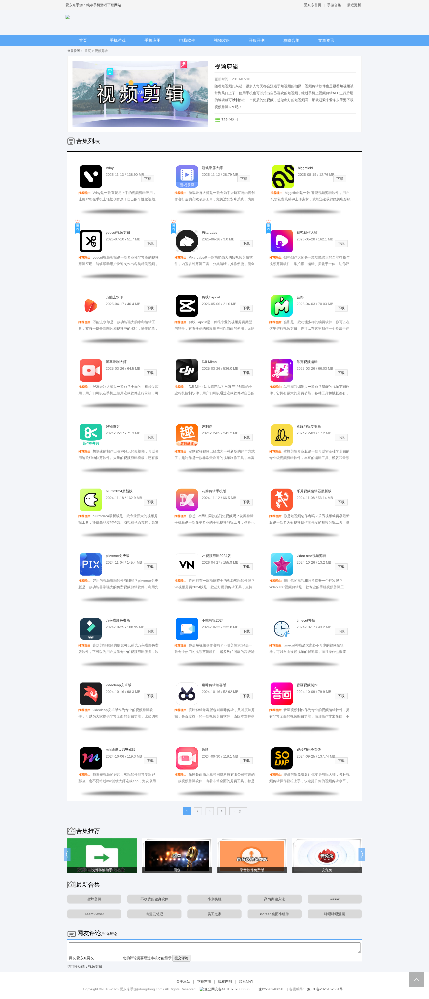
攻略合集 (291, 40)
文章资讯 (326, 40)
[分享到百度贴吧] (249, 129)
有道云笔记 (154, 914)
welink (335, 899)
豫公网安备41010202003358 (227, 989)
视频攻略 (222, 40)
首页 (83, 40)
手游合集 (334, 5)
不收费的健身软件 (154, 899)
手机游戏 (118, 40)
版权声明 (225, 982)
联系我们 (246, 982)
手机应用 (152, 40)
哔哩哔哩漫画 (334, 914)
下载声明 (204, 982)
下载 (147, 179)
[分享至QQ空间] (218, 129)
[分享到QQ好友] (259, 129)
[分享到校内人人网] (239, 129)
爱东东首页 (312, 5)
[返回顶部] (416, 979)
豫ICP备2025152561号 (325, 989)
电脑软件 (187, 40)
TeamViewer (94, 914)
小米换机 (214, 899)
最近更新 (354, 5)
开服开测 (257, 40)
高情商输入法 (274, 899)
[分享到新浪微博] (229, 129)
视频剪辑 (95, 966)
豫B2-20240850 (270, 989)
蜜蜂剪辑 (94, 899)
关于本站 (183, 982)
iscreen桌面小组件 (274, 914)
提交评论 (181, 958)
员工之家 (214, 914)
